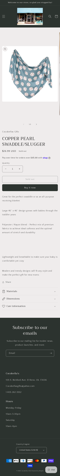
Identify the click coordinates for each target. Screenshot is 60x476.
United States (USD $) (28, 450)
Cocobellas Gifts (26, 470)
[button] (3, 16)
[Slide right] (36, 124)
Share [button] (8, 282)
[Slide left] (23, 124)
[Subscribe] (51, 353)
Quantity (6, 163)
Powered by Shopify (38, 470)
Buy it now (30, 187)
